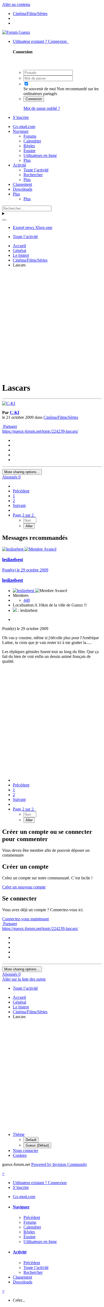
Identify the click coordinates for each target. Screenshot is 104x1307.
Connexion (34, 99)
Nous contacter (25, 1150)
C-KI (14, 412)
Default (31, 1140)
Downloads (22, 189)
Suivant (19, 505)
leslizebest (12, 559)
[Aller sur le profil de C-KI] (8, 403)
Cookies (20, 1155)
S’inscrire (21, 117)
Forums (29, 136)
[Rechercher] (4, 220)
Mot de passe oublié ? (41, 108)
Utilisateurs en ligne (40, 155)
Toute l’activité (36, 170)
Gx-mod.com (24, 126)
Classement (22, 184)
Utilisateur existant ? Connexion (41, 41)
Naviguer (21, 131)
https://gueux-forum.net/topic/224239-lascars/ (40, 431)
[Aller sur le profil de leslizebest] (13, 549)
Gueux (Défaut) (37, 1145)
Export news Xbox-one (32, 227)
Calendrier (32, 141)
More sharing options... (22, 472)
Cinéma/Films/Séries (60, 417)
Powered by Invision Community (59, 1164)
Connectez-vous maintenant (25, 919)
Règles (29, 146)
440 (26, 600)
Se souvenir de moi (39, 88)
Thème (19, 1134)
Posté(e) (25, 570)
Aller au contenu (16, 4)
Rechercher (33, 174)
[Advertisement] (52, 324)
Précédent (21, 491)
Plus (27, 160)
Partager (9, 426)
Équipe (29, 150)
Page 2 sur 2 (24, 515)
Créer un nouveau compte (24, 887)
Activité (19, 165)
